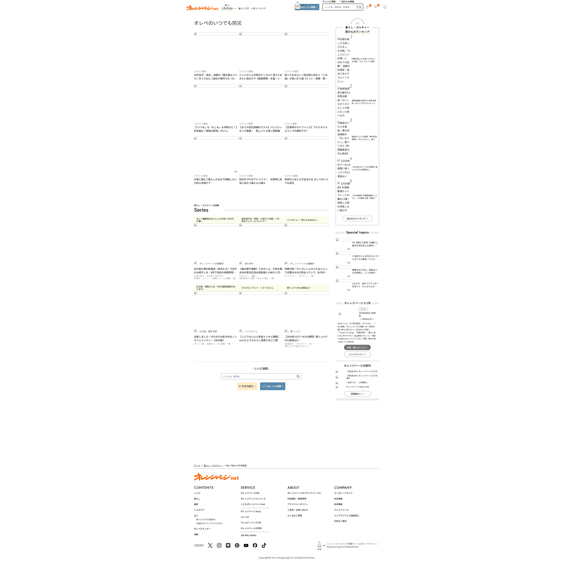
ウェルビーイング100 (251, 522)
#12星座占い (289, 343)
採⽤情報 (338, 504)
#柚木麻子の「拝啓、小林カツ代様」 (254, 278)
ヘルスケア (199, 509)
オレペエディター (202, 528)
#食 (234, 278)
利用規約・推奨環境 (296, 498)
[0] (367, 7)
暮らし (197, 498)
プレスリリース (341, 509)
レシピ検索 (330, 1)
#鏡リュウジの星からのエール (297, 346)
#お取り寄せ (199, 276)
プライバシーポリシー (297, 504)
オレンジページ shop (251, 511)
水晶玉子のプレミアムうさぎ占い (209, 523)
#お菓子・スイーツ (201, 278)
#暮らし (254, 276)
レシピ (197, 492)
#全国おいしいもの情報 (221, 278)
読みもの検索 (348, 1)
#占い (311, 343)
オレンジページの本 (250, 492)
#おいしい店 (199, 343)
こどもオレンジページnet (253, 504)
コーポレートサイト (343, 492)
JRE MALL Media (248, 535)
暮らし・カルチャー (213, 465)
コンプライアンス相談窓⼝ (346, 515)
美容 (196, 504)
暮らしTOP (243, 8)
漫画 (196, 534)
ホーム (197, 465)
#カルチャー (244, 276)
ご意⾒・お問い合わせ (297, 509)
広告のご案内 (340, 521)
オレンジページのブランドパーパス (304, 492)
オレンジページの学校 (251, 528)
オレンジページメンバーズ (253, 498)
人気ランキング (258, 8)
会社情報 (338, 498)
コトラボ (245, 516)
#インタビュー (290, 276)
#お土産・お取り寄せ (214, 276)
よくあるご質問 (294, 515)
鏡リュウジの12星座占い (206, 519)
